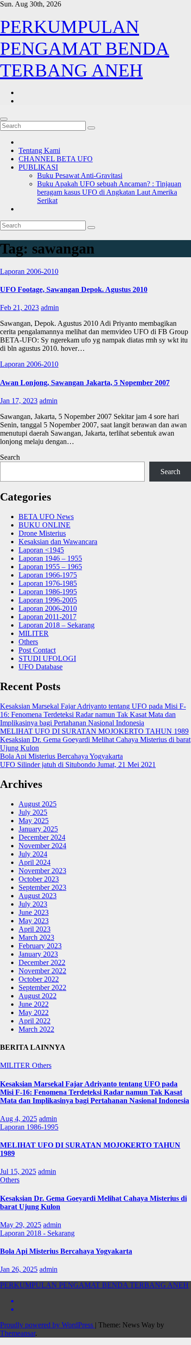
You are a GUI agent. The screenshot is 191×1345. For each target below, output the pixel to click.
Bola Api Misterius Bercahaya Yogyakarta (61, 756)
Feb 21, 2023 (19, 307)
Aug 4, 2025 (18, 1119)
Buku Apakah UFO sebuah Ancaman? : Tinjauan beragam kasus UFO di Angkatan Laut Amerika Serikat (109, 192)
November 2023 (42, 871)
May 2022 (34, 1012)
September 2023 (42, 887)
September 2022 (42, 987)
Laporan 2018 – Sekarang (57, 625)
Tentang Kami (39, 150)
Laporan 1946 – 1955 (50, 558)
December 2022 (42, 962)
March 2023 (36, 937)
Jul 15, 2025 (18, 1171)
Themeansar (17, 1333)
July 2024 (33, 854)
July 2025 (33, 812)
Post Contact (37, 650)
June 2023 (34, 912)
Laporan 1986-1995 (48, 592)
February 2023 (40, 946)
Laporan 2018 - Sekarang (37, 1233)
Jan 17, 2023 (19, 401)
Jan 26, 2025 (19, 1269)
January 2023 (38, 954)
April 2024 (35, 862)
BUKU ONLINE (44, 525)
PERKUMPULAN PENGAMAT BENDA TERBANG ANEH (84, 48)
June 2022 (34, 1004)
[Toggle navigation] (3, 119)
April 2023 (35, 929)
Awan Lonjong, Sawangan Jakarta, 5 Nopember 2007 (85, 383)
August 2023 (38, 896)
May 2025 (34, 821)
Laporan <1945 (41, 550)
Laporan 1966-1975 (48, 575)
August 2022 (38, 996)
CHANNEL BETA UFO (56, 159)
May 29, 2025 (20, 1225)
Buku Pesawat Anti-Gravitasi (79, 175)
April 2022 (35, 1021)
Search (10, 457)
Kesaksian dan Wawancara (58, 542)
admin (50, 307)
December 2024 (42, 837)
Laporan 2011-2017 (47, 617)
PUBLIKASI (38, 167)
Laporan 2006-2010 (29, 271)
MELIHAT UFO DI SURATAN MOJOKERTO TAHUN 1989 (94, 731)
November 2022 (42, 971)
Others (28, 642)
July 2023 (33, 904)
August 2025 (38, 804)
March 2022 (36, 1029)
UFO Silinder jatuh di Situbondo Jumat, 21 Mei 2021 (78, 764)
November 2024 (42, 846)
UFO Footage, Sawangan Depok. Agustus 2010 (73, 289)
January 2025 (38, 829)
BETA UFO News (46, 516)
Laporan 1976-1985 (48, 583)
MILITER (34, 633)
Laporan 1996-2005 (48, 600)
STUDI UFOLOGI (47, 658)
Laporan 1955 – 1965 (50, 567)
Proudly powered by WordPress (47, 1325)
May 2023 (34, 921)
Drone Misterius (42, 533)
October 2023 (39, 879)
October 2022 (39, 979)
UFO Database (41, 667)
